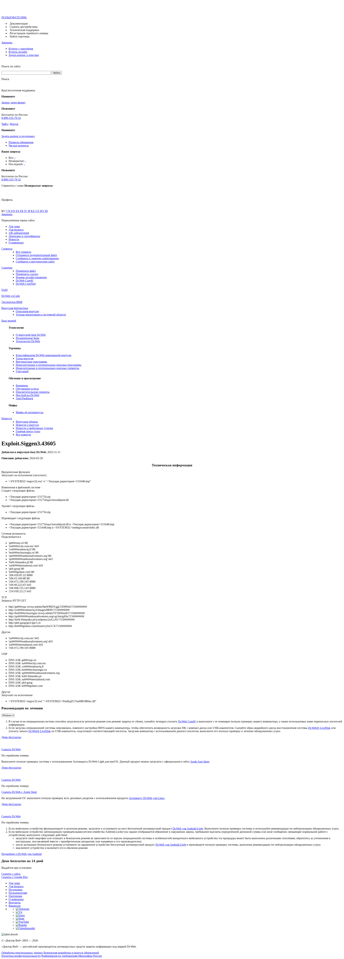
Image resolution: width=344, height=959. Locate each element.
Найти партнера (19, 36)
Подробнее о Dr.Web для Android (21, 853)
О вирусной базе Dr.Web (31, 334)
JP (29, 211)
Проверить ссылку (27, 274)
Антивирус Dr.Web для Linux (146, 798)
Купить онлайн (18, 51)
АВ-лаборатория (19, 232)
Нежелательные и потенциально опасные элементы (47, 368)
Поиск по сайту (11, 66)
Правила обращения (21, 142)
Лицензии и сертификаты (24, 236)
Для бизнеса (16, 229)
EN (13, 211)
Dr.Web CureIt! (24, 280)
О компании (16, 242)
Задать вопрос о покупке (24, 55)
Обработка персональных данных (22, 952)
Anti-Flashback (24, 398)
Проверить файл (26, 270)
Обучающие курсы (27, 388)
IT (26, 211)
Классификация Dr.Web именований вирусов (43, 355)
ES (18, 211)
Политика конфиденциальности (21, 955)
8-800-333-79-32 (11, 117)
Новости (14, 239)
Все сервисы (23, 251)
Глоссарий (22, 371)
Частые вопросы (19, 145)
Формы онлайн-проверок (31, 277)
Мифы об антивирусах (30, 412)
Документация (19, 23)
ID (46, 211)
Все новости (23, 434)
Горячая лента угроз (28, 431)
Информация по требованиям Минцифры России (71, 955)
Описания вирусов (27, 311)
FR (22, 211)
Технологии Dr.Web (28, 341)
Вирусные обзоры (27, 421)
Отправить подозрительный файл (36, 255)
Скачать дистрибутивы (24, 26)
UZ (37, 211)
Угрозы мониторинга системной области (41, 314)
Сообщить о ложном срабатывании (37, 258)
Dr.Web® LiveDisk (319, 727)
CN (8, 211)
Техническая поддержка (24, 30)
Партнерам (15, 896)
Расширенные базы (27, 338)
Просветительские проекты (32, 391)
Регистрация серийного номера (29, 33)
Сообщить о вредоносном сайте (35, 261)
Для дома (14, 226)
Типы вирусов (25, 358)
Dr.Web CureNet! (26, 283)
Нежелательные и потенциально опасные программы (48, 364)
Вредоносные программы (31, 361)
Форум (14, 124)
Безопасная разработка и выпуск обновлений (71, 952)
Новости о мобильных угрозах (34, 428)
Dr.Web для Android (188, 828)
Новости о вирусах (27, 424)
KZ (33, 211)
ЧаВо (4, 124)
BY (42, 211)
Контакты (15, 902)
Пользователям (18, 892)
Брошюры (22, 385)
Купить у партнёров (21, 48)
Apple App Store (199, 761)
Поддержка (15, 889)
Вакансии (15, 905)
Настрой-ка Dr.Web (27, 395)
